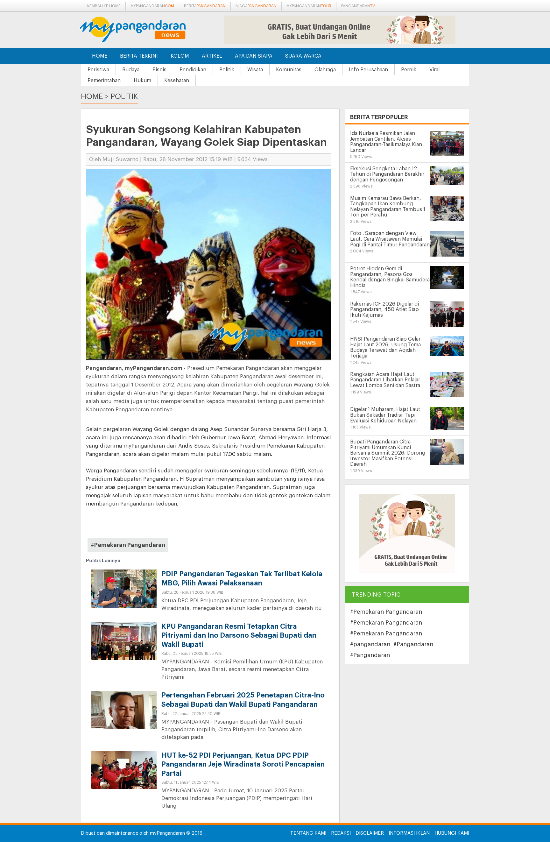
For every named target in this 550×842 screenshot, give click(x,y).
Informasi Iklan (409, 833)
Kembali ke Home (104, 6)
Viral (434, 69)
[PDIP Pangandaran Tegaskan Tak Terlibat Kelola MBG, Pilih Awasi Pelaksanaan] (124, 594)
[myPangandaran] (140, 29)
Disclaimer (370, 833)
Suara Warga (303, 56)
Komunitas (288, 69)
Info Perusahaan (368, 69)
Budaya (130, 69)
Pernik (408, 69)
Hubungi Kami (451, 833)
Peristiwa (98, 69)
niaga (256, 6)
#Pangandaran (413, 644)
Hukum (142, 80)
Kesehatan (176, 80)
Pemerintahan (104, 80)
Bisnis (159, 69)
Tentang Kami (308, 833)
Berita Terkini (139, 56)
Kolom (180, 56)
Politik (226, 69)
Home (99, 56)
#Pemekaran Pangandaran (128, 545)
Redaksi (341, 833)
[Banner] (407, 533)
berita (205, 6)
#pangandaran (370, 644)
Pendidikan (193, 69)
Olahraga (325, 69)
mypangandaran (152, 6)
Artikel (212, 56)
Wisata (255, 69)
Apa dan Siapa (253, 56)
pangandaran (358, 6)
